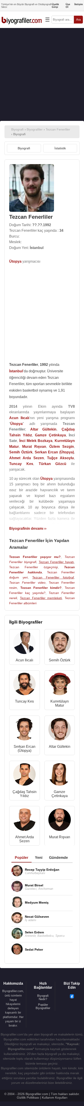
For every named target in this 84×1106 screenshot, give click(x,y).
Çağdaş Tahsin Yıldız (25, 794)
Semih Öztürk (59, 660)
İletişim (78, 4)
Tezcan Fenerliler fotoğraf (53, 577)
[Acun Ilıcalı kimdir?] (24, 644)
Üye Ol (68, 5)
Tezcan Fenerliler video (27, 582)
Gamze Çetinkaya (60, 794)
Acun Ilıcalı (24, 660)
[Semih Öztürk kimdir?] (59, 644)
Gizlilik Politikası (28, 1097)
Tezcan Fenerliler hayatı (56, 562)
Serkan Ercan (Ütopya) (24, 748)
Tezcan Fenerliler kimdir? (41, 587)
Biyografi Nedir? (43, 997)
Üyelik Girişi (55, 5)
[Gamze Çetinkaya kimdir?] (59, 775)
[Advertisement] (42, 74)
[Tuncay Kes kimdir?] (24, 685)
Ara (78, 19)
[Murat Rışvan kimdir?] (59, 820)
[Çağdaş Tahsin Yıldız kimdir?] (24, 775)
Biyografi (24, 148)
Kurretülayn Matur (59, 703)
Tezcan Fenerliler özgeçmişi (33, 567)
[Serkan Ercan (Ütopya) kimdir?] (24, 730)
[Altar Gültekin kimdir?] (59, 730)
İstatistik (60, 148)
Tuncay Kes (24, 701)
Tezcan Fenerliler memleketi (41, 598)
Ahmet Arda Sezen (24, 839)
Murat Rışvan (59, 837)
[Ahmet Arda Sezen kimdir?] (24, 820)
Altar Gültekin (59, 746)
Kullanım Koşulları (54, 1097)
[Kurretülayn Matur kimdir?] (59, 685)
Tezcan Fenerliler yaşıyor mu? (35, 557)
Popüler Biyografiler (43, 1006)
